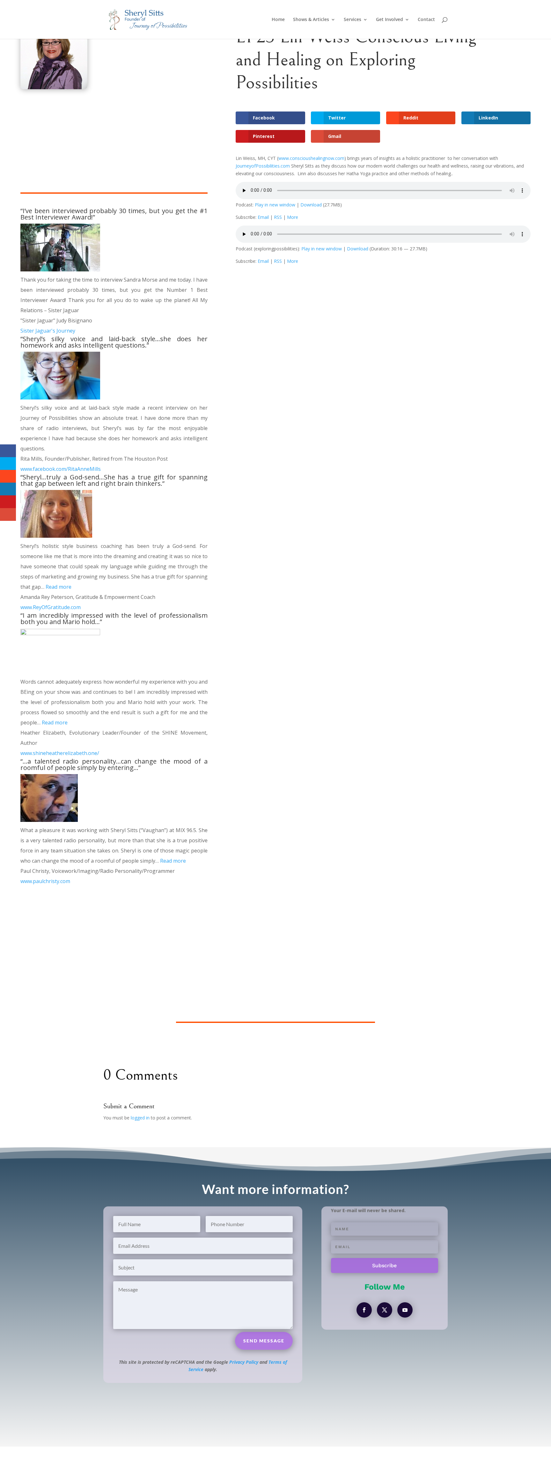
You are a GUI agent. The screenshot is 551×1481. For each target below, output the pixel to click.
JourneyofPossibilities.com (263, 166)
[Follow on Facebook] (364, 1310)
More (292, 217)
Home (278, 19)
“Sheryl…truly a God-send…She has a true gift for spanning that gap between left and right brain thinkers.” (114, 480)
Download (311, 205)
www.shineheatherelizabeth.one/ (59, 753)
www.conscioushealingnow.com (311, 158)
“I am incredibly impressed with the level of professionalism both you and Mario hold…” (114, 618)
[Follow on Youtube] (405, 1310)
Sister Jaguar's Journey (47, 330)
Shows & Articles (311, 19)
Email (263, 217)
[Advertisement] (114, 147)
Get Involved (389, 19)
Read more (58, 586)
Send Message (263, 1340)
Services (352, 19)
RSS (278, 217)
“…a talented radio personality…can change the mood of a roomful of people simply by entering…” (114, 764)
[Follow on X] (384, 1310)
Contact (426, 19)
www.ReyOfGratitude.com (50, 607)
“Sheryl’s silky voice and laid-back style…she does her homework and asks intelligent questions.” (114, 341)
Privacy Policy (243, 1362)
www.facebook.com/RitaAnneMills (60, 468)
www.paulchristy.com (45, 881)
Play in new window (275, 205)
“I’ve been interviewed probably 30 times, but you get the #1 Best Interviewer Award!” (114, 213)
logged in (140, 1118)
